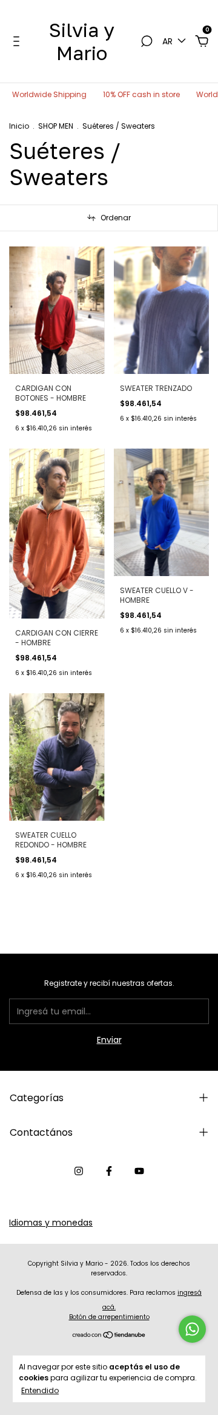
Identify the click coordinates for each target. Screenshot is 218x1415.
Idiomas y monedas (51, 1222)
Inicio (19, 126)
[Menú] (18, 42)
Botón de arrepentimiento (109, 1317)
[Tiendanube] (109, 1336)
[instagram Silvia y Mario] (79, 1171)
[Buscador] (146, 42)
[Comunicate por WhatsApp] (192, 1329)
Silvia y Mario (81, 41)
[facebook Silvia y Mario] (109, 1171)
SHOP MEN (55, 126)
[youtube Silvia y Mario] (139, 1171)
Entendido (40, 1390)
